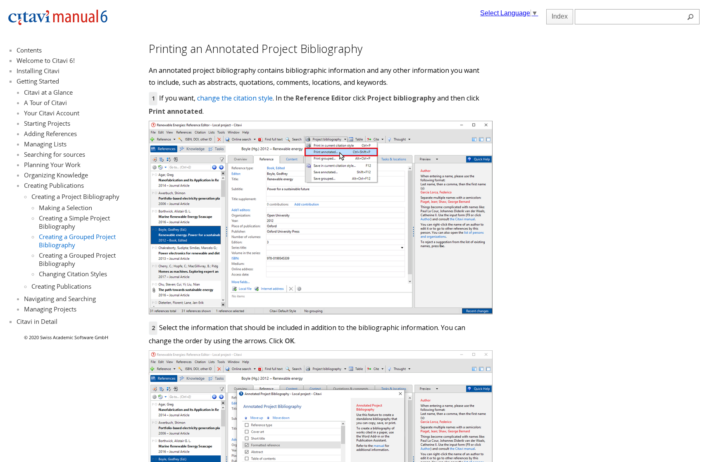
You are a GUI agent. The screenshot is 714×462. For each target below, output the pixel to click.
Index (560, 16)
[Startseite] (57, 23)
